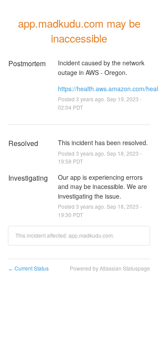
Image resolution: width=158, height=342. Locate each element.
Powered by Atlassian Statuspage (110, 268)
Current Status (28, 268)
